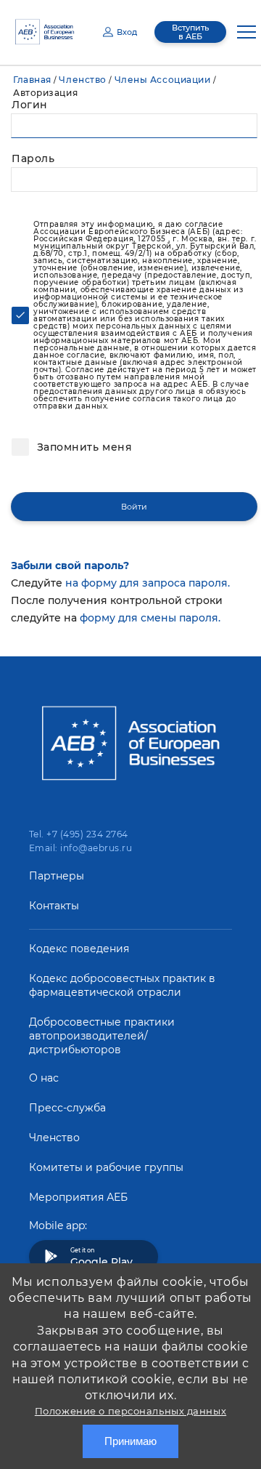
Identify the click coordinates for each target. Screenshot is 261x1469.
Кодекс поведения (79, 948)
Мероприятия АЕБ (78, 1197)
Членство (82, 79)
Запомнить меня (82, 447)
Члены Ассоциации (163, 79)
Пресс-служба (67, 1107)
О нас (44, 1077)
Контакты (54, 905)
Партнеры (56, 875)
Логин (30, 104)
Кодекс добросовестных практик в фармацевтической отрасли (122, 985)
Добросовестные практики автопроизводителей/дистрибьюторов (102, 1035)
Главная (32, 79)
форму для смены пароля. (150, 617)
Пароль (33, 158)
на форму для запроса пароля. (147, 582)
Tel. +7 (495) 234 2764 (78, 834)
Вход (127, 32)
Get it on (101, 1257)
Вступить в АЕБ (190, 32)
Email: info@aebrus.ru (80, 847)
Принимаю (130, 1441)
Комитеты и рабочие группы (106, 1167)
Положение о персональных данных (130, 1411)
